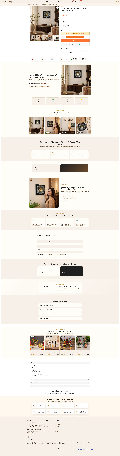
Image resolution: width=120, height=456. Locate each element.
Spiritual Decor (57, 429)
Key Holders (57, 426)
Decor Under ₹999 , (74, 51)
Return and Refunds (47, 428)
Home (29, 4)
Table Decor (57, 428)
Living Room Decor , (85, 51)
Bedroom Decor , (67, 51)
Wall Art (56, 431)
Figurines (56, 422)
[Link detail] (28, 437)
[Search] (112, 1)
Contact (45, 424)
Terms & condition (47, 431)
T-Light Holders (57, 424)
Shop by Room (32, 4)
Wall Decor (70, 52)
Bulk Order (45, 429)
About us (45, 422)
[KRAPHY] (7, 2)
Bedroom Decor (37, 4)
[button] (85, 37)
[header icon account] (113, 1)
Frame (66, 49)
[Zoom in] (57, 7)
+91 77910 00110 (30, 432)
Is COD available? (43, 314)
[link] (42, 2)
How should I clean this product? (46, 309)
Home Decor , (79, 51)
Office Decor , (63, 52)
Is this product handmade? (45, 318)
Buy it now (75, 40)
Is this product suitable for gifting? (46, 305)
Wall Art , (67, 52)
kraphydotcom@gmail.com (31, 434)
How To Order (46, 426)
